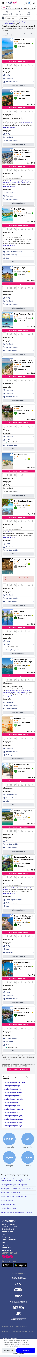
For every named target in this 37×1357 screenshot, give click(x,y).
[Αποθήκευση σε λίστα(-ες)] (11, 39)
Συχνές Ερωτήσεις (8, 1245)
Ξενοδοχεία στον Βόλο (12, 1102)
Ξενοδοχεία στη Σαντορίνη (13, 1116)
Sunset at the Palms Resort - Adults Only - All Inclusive (23, 858)
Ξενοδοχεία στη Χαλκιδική (13, 1119)
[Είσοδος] (34, 3)
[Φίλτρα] (3, 18)
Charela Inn (18, 406)
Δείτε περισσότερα (17, 85)
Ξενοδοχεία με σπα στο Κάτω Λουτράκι (14, 1196)
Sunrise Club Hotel (21, 764)
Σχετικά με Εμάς (7, 1232)
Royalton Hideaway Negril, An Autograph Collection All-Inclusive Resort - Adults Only (23, 151)
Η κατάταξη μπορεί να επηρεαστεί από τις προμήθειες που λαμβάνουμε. (18, 35)
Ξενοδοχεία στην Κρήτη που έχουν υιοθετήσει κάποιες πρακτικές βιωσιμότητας (16, 1180)
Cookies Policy (9, 1356)
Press (3, 1234)
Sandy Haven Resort (22, 560)
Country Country (20, 455)
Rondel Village (19, 718)
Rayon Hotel (19, 611)
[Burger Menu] (3, 3)
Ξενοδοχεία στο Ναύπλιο (12, 1089)
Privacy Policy (17, 1356)
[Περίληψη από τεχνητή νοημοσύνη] (22, 119)
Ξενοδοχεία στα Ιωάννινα (13, 1092)
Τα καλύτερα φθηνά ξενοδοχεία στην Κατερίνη (16, 1212)
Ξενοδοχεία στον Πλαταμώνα (11, 1192)
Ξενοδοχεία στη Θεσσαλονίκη (14, 1082)
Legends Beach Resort (22, 962)
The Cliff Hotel (19, 209)
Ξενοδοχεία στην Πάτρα (12, 1112)
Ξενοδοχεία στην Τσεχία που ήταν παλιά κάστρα (17, 1188)
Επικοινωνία (6, 1247)
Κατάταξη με (23, 18)
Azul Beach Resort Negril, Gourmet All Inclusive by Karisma (24, 361)
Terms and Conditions (26, 1356)
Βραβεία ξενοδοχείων (9, 1239)
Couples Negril (20, 268)
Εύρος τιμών (10, 18)
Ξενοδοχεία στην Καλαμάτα (13, 1109)
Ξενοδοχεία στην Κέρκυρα (13, 1126)
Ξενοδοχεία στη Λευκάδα (12, 1096)
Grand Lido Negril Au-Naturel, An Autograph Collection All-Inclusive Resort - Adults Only (23, 660)
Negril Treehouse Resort (23, 314)
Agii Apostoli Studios (8, 1204)
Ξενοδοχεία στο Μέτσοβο (13, 1122)
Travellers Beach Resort (23, 501)
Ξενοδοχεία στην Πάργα (12, 1106)
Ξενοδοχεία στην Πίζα (8, 1208)
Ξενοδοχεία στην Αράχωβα (13, 1099)
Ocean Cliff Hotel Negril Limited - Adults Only (23, 917)
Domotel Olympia (7, 1200)
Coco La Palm (19, 40)
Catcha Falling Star (21, 1008)
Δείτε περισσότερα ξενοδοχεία (18, 1069)
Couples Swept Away (22, 91)
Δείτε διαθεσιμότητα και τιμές (18, 61)
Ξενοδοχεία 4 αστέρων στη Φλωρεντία (14, 1185)
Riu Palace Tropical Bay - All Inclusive (23, 812)
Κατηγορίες (6, 1237)
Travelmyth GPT (7, 1250)
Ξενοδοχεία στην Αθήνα (12, 1086)
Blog (3, 1242)
